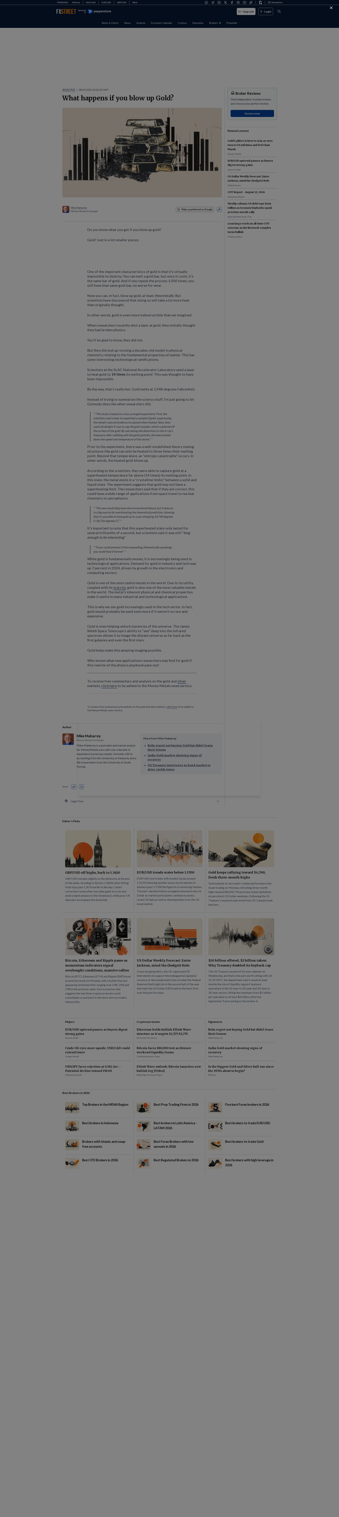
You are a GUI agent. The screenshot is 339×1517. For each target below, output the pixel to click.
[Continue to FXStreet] (331, 7)
